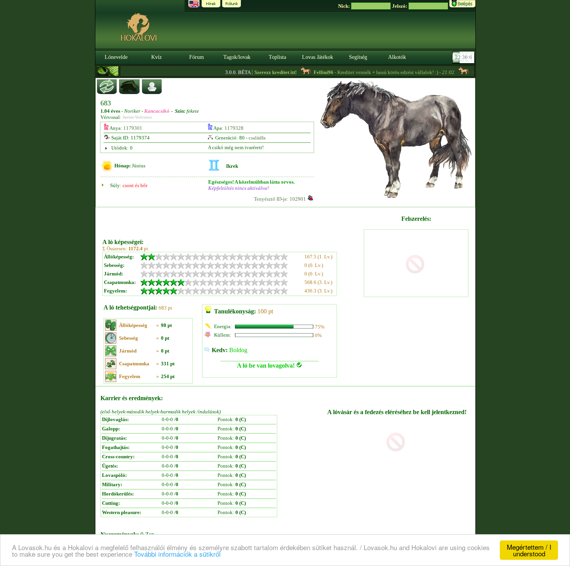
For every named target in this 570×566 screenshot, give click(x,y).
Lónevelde (116, 57)
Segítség (358, 57)
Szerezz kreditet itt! (268, 72)
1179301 (132, 128)
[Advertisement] (232, 220)
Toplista (277, 57)
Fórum (196, 57)
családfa (257, 138)
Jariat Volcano (137, 117)
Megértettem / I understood (529, 550)
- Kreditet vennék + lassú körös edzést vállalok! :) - (376, 72)
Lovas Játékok (317, 57)
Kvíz (156, 57)
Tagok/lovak (236, 57)
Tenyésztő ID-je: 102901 (280, 199)
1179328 (234, 128)
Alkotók (397, 57)
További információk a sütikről (177, 554)
